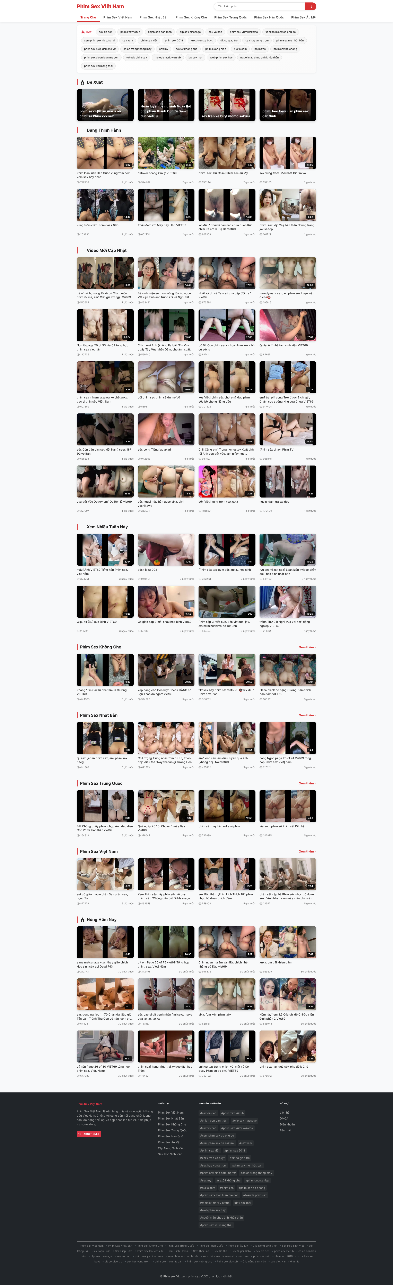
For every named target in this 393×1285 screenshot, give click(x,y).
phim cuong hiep (215, 48)
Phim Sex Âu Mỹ (303, 17)
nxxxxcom (240, 48)
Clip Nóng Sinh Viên (171, 1148)
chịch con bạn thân (160, 31)
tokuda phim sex (136, 57)
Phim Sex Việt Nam (100, 6)
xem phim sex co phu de (280, 31)
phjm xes (260, 48)
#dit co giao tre (240, 1157)
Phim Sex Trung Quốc (230, 17)
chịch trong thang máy (137, 48)
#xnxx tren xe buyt (212, 1157)
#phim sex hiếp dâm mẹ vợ (218, 1172)
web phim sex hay (221, 57)
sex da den (106, 31)
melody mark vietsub (168, 57)
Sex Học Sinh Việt (170, 1154)
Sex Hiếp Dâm (123, 1251)
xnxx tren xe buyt (202, 40)
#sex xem (245, 1143)
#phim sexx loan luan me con (219, 1195)
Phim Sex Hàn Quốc (269, 17)
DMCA (284, 1118)
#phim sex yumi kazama (237, 1128)
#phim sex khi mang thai (216, 1225)
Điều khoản (287, 1124)
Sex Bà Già (220, 1251)
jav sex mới (195, 57)
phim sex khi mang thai (98, 65)
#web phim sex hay (213, 1210)
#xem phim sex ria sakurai (217, 1143)
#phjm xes (227, 1187)
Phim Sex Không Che (191, 17)
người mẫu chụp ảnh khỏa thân (259, 57)
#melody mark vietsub (214, 1202)
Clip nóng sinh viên (254, 1261)
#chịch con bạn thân (213, 1120)
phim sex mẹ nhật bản (290, 40)
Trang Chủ (88, 17)
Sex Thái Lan (201, 1251)
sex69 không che (187, 48)
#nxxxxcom (207, 1187)
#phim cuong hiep (257, 1180)
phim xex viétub (130, 31)
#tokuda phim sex (255, 1195)
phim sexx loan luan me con (101, 57)
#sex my (205, 1180)
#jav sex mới (242, 1202)
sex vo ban (215, 31)
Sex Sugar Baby (241, 1251)
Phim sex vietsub (227, 1261)
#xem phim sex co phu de (217, 1135)
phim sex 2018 (174, 40)
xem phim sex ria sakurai (99, 40)
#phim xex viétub (232, 1113)
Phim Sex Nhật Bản (154, 17)
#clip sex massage (244, 1120)
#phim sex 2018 (234, 1150)
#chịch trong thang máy (256, 1172)
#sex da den (208, 1113)
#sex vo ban (208, 1128)
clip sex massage (190, 31)
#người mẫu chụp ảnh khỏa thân (221, 1217)
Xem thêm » (307, 647)
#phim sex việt (209, 1150)
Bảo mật (285, 1130)
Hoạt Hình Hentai (178, 1251)
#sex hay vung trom (213, 1165)
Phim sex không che (199, 1261)
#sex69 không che (228, 1180)
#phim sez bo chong (251, 1187)
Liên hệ (284, 1112)
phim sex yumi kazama (244, 31)
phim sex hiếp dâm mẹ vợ (100, 48)
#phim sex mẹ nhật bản (247, 1165)
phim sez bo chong (285, 48)
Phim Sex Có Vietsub (150, 1251)
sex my (163, 48)
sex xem (127, 40)
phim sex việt (149, 40)
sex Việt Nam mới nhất (285, 1261)
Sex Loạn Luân (101, 1251)
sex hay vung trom (257, 40)
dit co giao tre (229, 40)
